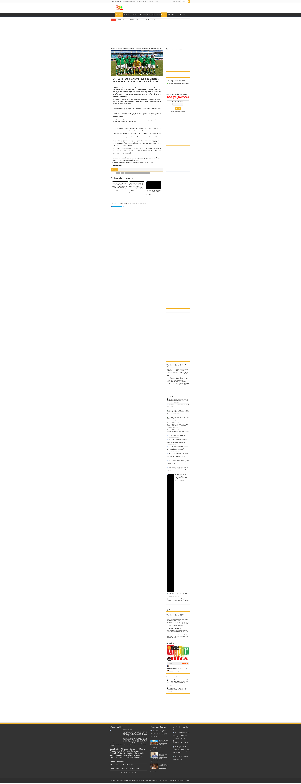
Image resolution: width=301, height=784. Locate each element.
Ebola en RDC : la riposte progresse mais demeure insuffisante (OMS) (131, 19)
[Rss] (172, 1)
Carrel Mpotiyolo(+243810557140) (182, 780)
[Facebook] (173, 1)
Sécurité (134, 14)
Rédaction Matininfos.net (119, 83)
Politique (127, 14)
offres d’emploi (142, 1)
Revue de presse (172, 14)
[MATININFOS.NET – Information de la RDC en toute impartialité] (119, 7)
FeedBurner (182, 111)
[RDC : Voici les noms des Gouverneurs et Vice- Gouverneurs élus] (167, 417)
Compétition (144, 83)
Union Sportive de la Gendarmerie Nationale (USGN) (137, 173)
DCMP (123, 173)
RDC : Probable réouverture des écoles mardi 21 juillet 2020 (181, 741)
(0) (128, 205)
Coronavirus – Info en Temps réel (130, 1)
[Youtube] (176, 1)
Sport (164, 14)
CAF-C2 (118, 173)
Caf (141, 83)
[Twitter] (175, 1)
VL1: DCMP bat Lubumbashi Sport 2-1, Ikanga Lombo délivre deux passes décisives (153, 192)
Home (113, 48)
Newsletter (182, 14)
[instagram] (178, 1)
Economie (142, 14)
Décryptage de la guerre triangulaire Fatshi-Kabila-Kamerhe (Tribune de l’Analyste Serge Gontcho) (177, 469)
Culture (157, 14)
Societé (150, 14)
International (150, 1)
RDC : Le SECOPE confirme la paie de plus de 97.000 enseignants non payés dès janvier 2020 (181, 735)
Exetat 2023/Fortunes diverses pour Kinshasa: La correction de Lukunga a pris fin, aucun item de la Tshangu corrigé (178, 462)
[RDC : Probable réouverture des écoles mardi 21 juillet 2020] (167, 404)
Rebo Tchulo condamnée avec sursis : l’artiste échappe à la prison (159, 767)
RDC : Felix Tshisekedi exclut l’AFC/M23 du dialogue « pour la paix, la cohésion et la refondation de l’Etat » (159, 756)
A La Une (119, 14)
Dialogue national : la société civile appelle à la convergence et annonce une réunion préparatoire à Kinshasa (178, 636)
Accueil (113, 14)
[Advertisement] (170, 7)
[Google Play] (179, 1)
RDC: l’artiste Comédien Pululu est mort (177, 435)
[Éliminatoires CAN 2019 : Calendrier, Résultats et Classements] (167, 593)
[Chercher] (189, 1)
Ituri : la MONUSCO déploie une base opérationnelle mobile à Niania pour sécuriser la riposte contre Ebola (177, 627)
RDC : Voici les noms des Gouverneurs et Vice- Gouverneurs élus (180, 758)
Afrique (156, 1)
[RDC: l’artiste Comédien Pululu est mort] (167, 435)
